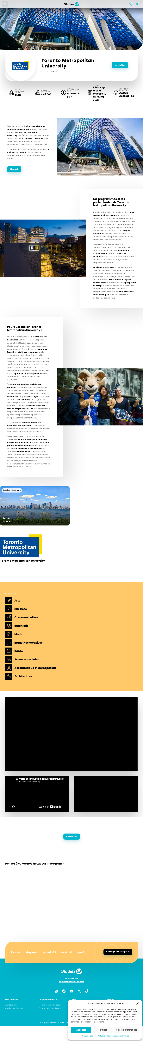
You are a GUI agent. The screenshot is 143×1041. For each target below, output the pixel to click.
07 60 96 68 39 (71, 978)
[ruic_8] (100, 396)
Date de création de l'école (19, 91)
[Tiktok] (86, 991)
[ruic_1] (43, 248)
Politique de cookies (88, 1036)
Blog (74, 999)
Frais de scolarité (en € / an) (73, 90)
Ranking (96, 85)
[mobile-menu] (5, 4)
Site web (14, 169)
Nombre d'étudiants (45, 91)
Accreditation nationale (125, 89)
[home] (71, 4)
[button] (137, 1003)
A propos (109, 999)
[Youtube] (71, 991)
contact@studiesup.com (71, 981)
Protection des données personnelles (113, 1036)
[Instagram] (56, 991)
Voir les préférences (126, 1029)
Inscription (120, 65)
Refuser (103, 1029)
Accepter (81, 1029)
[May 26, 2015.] (100, 146)
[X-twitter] (79, 991)
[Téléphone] (130, 4)
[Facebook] (63, 991)
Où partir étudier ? (48, 999)
